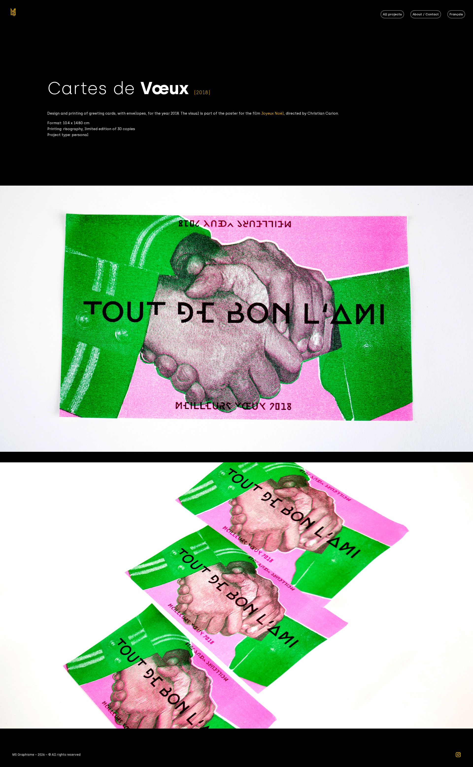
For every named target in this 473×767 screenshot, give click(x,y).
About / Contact (426, 14)
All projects (392, 14)
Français (456, 14)
